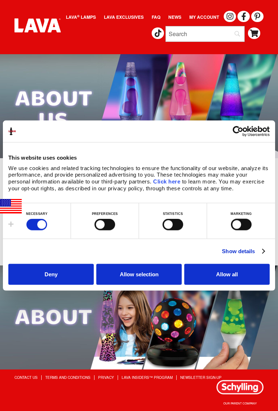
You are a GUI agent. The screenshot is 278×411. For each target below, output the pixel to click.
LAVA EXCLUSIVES (124, 17)
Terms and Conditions (67, 377)
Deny (51, 274)
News (174, 17)
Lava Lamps (81, 17)
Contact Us (26, 377)
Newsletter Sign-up (201, 377)
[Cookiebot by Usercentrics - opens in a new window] (238, 131)
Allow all (227, 274)
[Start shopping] (254, 33)
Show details (238, 251)
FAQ (156, 17)
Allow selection (139, 274)
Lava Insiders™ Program (147, 377)
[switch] (104, 224)
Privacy (106, 377)
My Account (204, 17)
